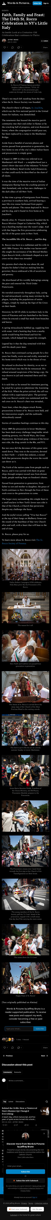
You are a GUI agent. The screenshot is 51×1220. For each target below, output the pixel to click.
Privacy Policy (25, 1191)
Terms (30, 1203)
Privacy (24, 1203)
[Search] (46, 1101)
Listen (45, 41)
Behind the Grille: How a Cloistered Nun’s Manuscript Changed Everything (19, 1111)
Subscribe (37, 3)
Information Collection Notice (29, 1188)
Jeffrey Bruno (13, 40)
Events (5, 11)
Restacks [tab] (17, 1072)
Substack (13, 1215)
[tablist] (12, 1072)
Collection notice (41, 1203)
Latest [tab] (10, 1102)
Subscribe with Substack (27, 1180)
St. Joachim (36, 107)
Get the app (37, 1209)
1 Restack (25, 1039)
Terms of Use (37, 1186)
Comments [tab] (7, 1072)
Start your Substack (19, 1209)
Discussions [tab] (20, 1102)
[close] (44, 1133)
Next (43, 1056)
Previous (9, 1056)
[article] (25, 1116)
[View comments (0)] (12, 47)
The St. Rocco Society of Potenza (22, 541)
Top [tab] (4, 1102)
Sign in (46, 3)
